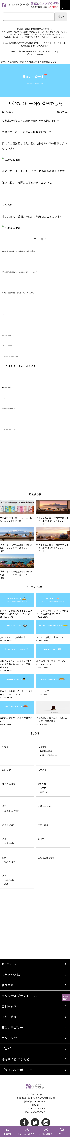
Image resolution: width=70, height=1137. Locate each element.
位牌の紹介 (9, 862)
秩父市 (43, 788)
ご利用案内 (9, 1006)
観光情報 (42, 784)
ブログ (6, 1048)
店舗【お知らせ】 (46, 857)
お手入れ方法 (44, 806)
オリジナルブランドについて (22, 995)
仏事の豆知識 (8, 784)
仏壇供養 (42, 747)
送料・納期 (9, 1017)
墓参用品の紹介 (11, 810)
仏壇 (4, 839)
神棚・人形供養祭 (48, 755)
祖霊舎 (5, 747)
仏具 (4, 876)
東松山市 (44, 792)
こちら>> (39, 54)
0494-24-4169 (38, 1108)
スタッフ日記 (8, 825)
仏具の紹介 (9, 880)
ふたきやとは (11, 974)
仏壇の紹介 (9, 843)
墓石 (4, 806)
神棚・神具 (43, 825)
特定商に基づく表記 (15, 1059)
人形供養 (42, 769)
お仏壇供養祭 (46, 751)
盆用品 (41, 839)
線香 (6, 884)
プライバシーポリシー (17, 1070)
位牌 (4, 857)
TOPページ (9, 964)
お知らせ (6, 769)
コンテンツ (9, 1038)
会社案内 (8, 985)
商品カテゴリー (12, 1027)
